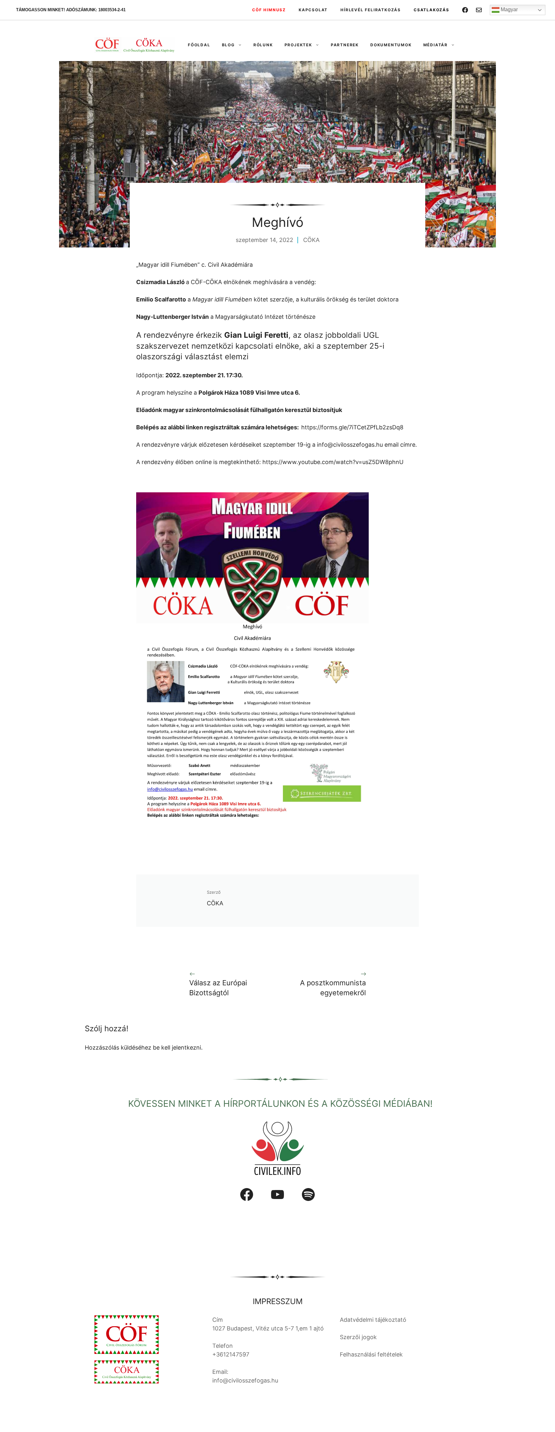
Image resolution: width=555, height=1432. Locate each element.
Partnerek (345, 44)
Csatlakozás (431, 9)
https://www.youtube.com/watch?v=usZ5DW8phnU (332, 462)
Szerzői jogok (358, 1337)
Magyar (508, 9)
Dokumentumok (391, 44)
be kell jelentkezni (177, 1047)
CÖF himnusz (269, 9)
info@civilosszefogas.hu (350, 444)
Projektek (298, 44)
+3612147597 (230, 1354)
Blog (228, 44)
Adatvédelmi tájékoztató (373, 1319)
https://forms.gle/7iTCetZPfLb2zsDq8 (352, 427)
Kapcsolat (313, 9)
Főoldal (199, 44)
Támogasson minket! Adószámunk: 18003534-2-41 (71, 9)
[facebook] (465, 10)
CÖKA (311, 240)
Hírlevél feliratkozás (370, 9)
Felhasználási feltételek (371, 1354)
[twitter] (479, 10)
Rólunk (263, 44)
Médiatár (435, 44)
